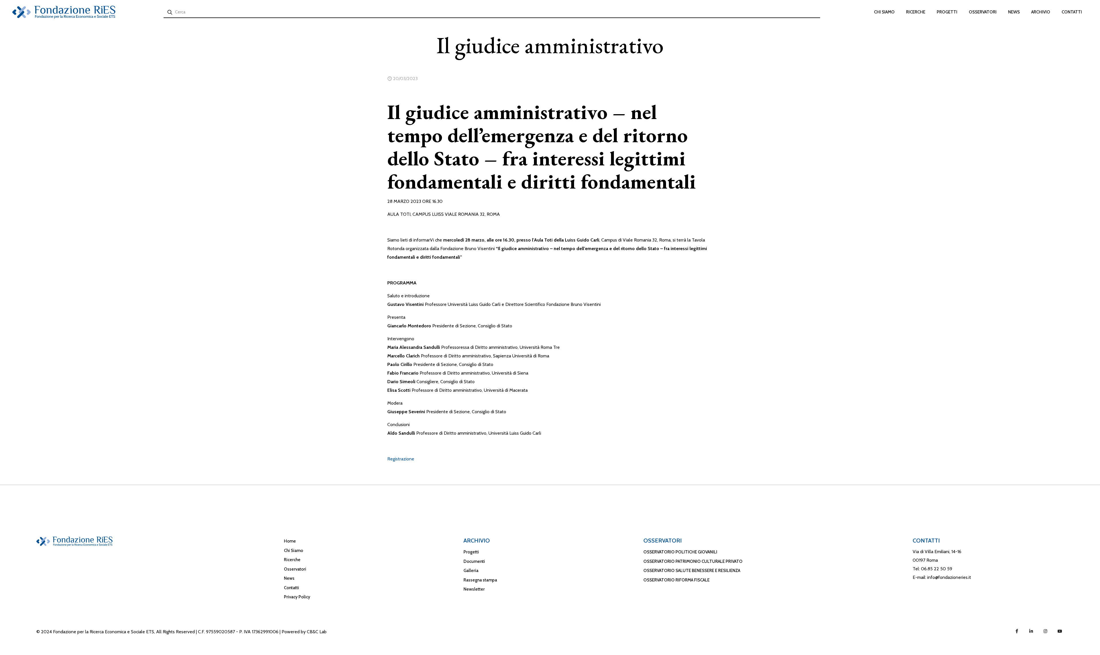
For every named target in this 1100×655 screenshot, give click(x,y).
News (289, 578)
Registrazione (400, 459)
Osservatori (295, 569)
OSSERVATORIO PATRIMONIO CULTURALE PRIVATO (692, 561)
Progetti (471, 552)
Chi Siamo (293, 550)
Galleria (470, 570)
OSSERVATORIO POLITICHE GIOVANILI (680, 552)
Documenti (474, 561)
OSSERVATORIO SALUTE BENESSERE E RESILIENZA (691, 570)
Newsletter (474, 589)
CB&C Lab (317, 631)
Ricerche (292, 559)
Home (290, 541)
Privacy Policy (297, 596)
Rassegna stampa (480, 580)
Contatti (291, 587)
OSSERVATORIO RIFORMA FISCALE (676, 580)
